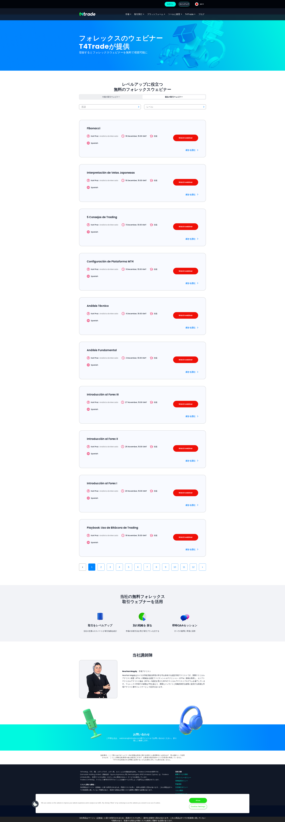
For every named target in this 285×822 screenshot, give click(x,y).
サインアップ (184, 4)
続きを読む (191, 150)
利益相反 (178, 784)
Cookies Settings (198, 806)
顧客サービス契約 (181, 774)
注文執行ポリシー (181, 787)
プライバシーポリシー (183, 777)
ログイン (170, 4)
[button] (35, 804)
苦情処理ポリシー (181, 781)
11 (184, 567)
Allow (198, 800)
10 (175, 567)
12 (193, 567)
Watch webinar (186, 138)
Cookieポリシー (181, 794)
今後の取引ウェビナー (111, 97)
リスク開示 (179, 790)
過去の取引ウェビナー (174, 97)
